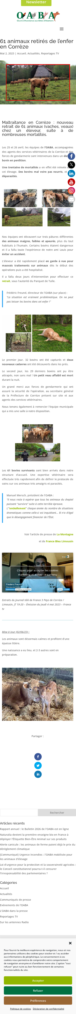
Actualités (33, 53)
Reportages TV (50, 53)
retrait (6, 281)
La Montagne (65, 534)
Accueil (21, 53)
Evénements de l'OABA (14, 905)
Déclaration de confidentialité (48, 1008)
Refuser (38, 990)
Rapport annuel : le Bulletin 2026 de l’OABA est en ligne (34, 829)
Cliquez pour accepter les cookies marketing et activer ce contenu (37, 572)
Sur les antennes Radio (14, 922)
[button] (70, 943)
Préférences (38, 1000)
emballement (17, 508)
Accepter (38, 980)
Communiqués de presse (15, 899)
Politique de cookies (20, 1008)
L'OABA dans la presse (14, 911)
